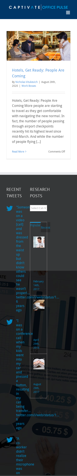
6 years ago (20, 305)
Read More (18, 151)
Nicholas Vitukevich (26, 82)
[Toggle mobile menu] (68, 12)
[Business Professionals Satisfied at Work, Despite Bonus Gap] (38, 305)
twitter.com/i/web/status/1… (37, 415)
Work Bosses (29, 85)
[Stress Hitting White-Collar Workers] (38, 363)
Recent (45, 227)
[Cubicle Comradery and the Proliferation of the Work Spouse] (38, 242)
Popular (35, 225)
